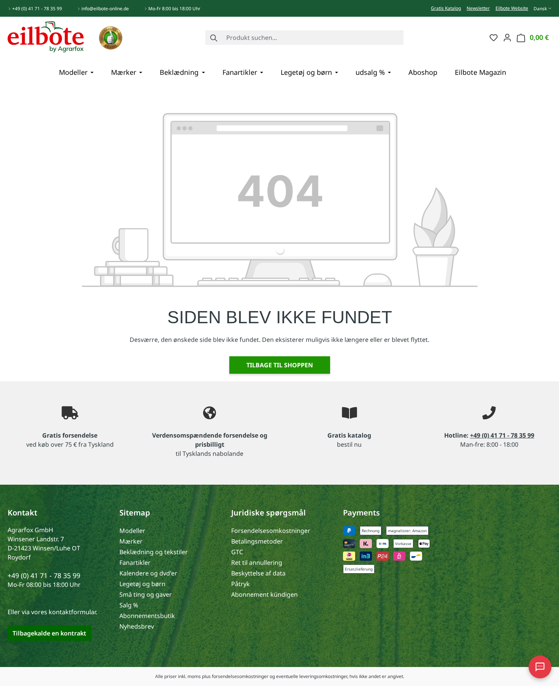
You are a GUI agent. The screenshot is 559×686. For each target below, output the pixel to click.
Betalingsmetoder (257, 541)
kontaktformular (72, 612)
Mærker (131, 541)
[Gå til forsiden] (46, 36)
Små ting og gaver (145, 594)
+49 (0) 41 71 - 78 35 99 (37, 8)
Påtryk (240, 584)
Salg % (128, 605)
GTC (237, 552)
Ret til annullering (256, 562)
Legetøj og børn (142, 584)
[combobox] (313, 37)
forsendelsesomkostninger (240, 676)
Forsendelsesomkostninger (270, 530)
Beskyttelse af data (258, 573)
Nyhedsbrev (136, 626)
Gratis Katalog (446, 8)
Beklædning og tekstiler (153, 552)
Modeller (132, 530)
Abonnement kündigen (264, 594)
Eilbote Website (511, 8)
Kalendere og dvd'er (148, 573)
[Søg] (214, 37)
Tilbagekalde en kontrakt (49, 633)
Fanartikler (135, 562)
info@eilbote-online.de (105, 8)
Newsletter (478, 8)
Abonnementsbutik (147, 616)
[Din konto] (507, 37)
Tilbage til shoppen (279, 365)
